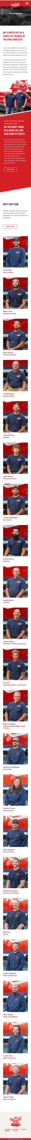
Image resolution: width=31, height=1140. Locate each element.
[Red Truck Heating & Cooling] (15, 5)
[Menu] (27, 3)
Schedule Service (10, 226)
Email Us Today (10, 169)
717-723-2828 (24, 1129)
